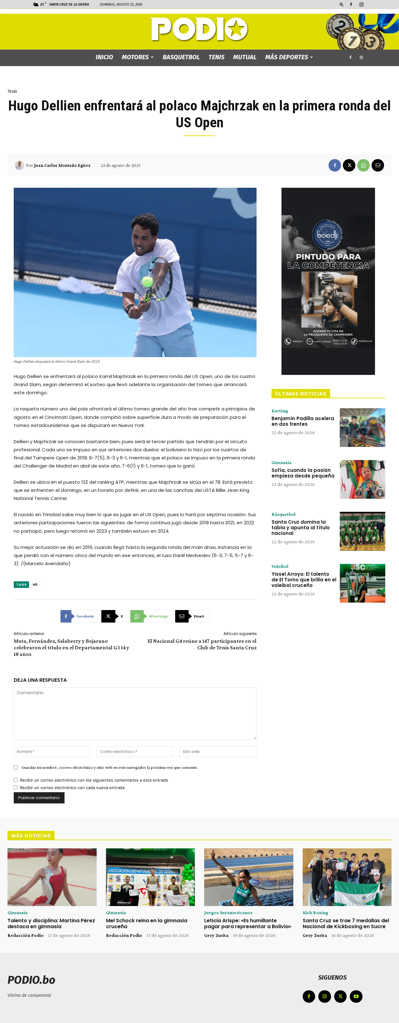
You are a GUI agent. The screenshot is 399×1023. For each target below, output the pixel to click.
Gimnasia (281, 462)
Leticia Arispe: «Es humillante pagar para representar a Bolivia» (247, 923)
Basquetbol (181, 57)
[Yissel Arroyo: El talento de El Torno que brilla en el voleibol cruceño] (362, 583)
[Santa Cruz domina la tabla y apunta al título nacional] (362, 531)
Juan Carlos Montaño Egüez (62, 165)
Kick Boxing (315, 912)
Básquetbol (284, 514)
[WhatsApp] (363, 165)
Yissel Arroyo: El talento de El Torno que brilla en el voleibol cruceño (304, 580)
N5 (35, 584)
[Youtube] (356, 996)
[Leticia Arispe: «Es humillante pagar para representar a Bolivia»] (248, 877)
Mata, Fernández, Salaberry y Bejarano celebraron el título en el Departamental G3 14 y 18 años (71, 647)
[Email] (378, 165)
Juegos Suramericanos (228, 912)
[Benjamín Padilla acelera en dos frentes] (362, 427)
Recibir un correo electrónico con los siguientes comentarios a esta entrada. (94, 780)
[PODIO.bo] (199, 29)
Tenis (216, 57)
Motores (135, 57)
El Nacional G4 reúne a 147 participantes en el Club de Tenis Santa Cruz (202, 644)
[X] (349, 165)
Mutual (245, 57)
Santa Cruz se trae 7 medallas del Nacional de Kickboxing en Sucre (346, 923)
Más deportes (286, 57)
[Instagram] (361, 4)
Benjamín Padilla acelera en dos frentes (303, 421)
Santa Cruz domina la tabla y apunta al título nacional (301, 527)
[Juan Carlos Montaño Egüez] (20, 165)
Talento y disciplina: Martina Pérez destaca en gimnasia (51, 923)
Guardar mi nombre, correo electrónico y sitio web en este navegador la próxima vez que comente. (110, 767)
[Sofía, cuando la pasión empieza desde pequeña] (362, 479)
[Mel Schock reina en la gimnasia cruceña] (150, 877)
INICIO (104, 57)
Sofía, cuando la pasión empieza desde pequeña (303, 473)
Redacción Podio (25, 935)
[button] (341, 4)
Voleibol (280, 566)
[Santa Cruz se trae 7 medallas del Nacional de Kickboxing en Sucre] (347, 877)
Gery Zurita (216, 935)
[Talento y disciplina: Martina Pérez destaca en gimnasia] (52, 877)
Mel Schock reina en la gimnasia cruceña (146, 923)
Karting (280, 410)
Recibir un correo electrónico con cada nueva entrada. (73, 787)
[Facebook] (351, 4)
